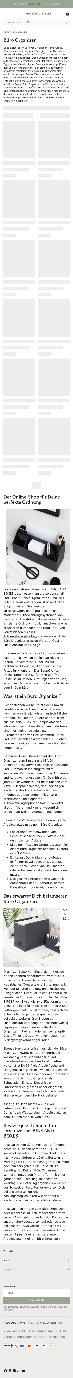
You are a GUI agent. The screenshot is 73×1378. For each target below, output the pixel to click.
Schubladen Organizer (19, 1014)
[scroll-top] (66, 1360)
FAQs (25, 1226)
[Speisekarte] (5, 13)
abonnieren (34, 4)
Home (6, 32)
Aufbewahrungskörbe (19, 636)
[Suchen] (65, 22)
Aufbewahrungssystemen (38, 615)
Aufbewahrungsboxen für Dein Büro (36, 777)
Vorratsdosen (13, 632)
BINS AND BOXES (48, 1323)
